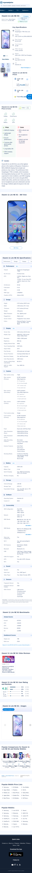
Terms (14, 845)
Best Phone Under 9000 (26, 795)
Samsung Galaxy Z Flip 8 (16, 816)
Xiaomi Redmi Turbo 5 (16, 824)
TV (17, 10)
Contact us (5, 843)
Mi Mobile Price (15, 787)
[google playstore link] (16, 856)
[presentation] (5, 725)
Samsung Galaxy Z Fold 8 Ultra (7, 813)
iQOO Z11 (25, 813)
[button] (1, 5)
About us (11, 843)
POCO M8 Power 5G (16, 821)
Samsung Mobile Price (7, 787)
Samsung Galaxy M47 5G (26, 821)
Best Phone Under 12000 (16, 792)
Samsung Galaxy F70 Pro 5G (7, 816)
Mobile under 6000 (7, 792)
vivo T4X (15, 818)
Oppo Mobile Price (7, 790)
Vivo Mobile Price (26, 787)
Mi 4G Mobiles (25, 790)
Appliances (25, 10)
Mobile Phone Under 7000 (16, 795)
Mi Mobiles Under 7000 (16, 798)
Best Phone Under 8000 (7, 798)
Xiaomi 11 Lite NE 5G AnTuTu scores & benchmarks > (16, 645)
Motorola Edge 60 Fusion (6, 826)
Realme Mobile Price (16, 790)
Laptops (10, 10)
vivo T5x (25, 818)
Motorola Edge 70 (6, 824)
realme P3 (25, 816)
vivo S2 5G (16, 810)
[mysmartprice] (6, 2)
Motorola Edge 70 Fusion (15, 813)
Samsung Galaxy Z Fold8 (6, 810)
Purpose (17, 843)
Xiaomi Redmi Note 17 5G (26, 810)
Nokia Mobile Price (26, 792)
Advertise (22, 843)
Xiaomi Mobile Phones (9, 775)
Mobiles (2, 10)
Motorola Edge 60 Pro (26, 824)
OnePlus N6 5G (7, 821)
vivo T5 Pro (16, 826)
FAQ (18, 845)
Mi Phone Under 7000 (26, 798)
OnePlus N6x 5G (7, 818)
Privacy (28, 843)
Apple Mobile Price (7, 795)
